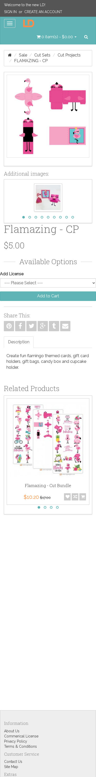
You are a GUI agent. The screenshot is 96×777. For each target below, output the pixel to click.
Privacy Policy (15, 741)
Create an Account (43, 12)
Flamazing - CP (31, 60)
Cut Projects (69, 55)
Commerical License (21, 736)
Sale (23, 55)
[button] (56, 37)
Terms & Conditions (20, 746)
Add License (12, 273)
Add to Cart (48, 295)
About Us (11, 731)
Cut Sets (42, 55)
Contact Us (13, 762)
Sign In (10, 12)
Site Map (11, 767)
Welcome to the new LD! (24, 5)
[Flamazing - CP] (48, 119)
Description (18, 341)
